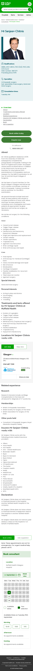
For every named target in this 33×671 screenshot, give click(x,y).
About (5, 110)
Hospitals (5, 15)
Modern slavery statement (23, 662)
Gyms (13, 15)
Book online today (16, 133)
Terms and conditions (11, 666)
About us (9, 658)
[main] (16, 336)
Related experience (10, 116)
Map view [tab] (20, 347)
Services (20, 15)
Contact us (16, 658)
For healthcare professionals (16, 659)
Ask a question (8, 124)
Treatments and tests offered (14, 112)
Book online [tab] (7, 538)
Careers (23, 658)
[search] (16, 9)
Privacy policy (23, 666)
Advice (28, 15)
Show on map (24, 377)
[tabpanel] (16, 365)
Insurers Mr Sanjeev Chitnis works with (16, 118)
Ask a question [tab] (23, 538)
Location (6, 114)
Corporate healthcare (8, 662)
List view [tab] (7, 347)
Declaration (7, 120)
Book (5, 122)
